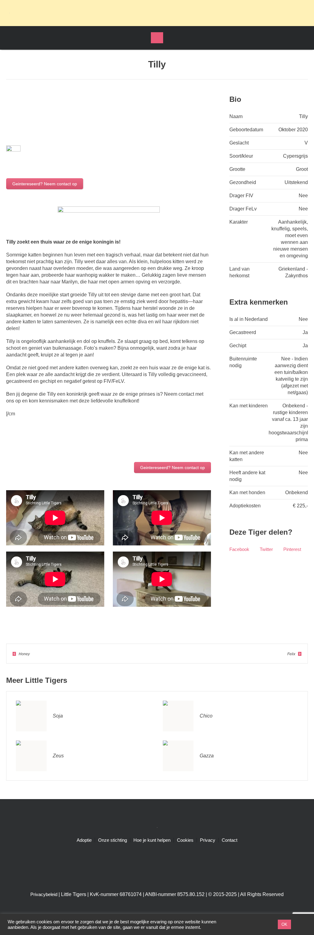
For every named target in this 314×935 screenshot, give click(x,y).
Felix (291, 654)
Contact (229, 840)
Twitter (266, 549)
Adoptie (84, 840)
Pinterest (292, 549)
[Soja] (31, 715)
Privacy (207, 840)
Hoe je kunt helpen (151, 840)
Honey (24, 654)
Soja (58, 715)
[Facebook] (272, 12)
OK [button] (284, 924)
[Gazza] (178, 755)
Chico (206, 715)
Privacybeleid (43, 894)
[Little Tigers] (157, 827)
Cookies (185, 840)
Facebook (239, 549)
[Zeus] (31, 755)
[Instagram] (283, 12)
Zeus (58, 755)
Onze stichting (112, 840)
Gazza (207, 755)
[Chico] (178, 715)
